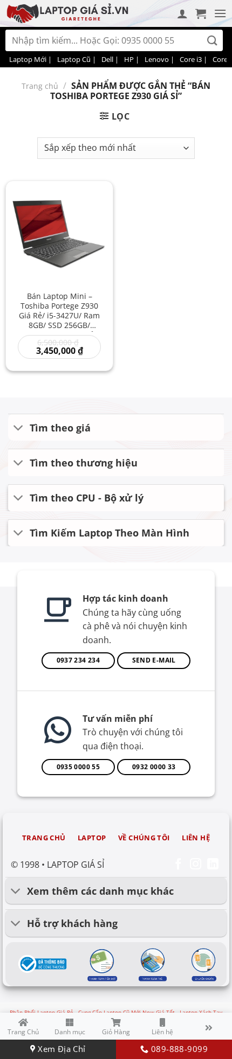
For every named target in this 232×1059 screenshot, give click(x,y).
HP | (131, 59)
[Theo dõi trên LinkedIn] (213, 865)
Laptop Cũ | (76, 59)
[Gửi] (212, 40)
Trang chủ (40, 86)
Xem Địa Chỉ (60, 1048)
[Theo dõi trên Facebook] (178, 865)
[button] (200, 13)
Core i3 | (193, 59)
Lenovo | (159, 59)
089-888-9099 (177, 1048)
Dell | (110, 59)
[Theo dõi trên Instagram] (195, 865)
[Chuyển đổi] (18, 428)
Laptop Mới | (30, 59)
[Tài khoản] (182, 13)
